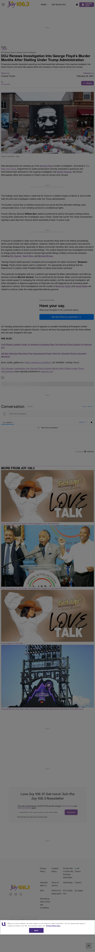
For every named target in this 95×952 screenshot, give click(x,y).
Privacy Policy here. (53, 926)
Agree (36, 930)
